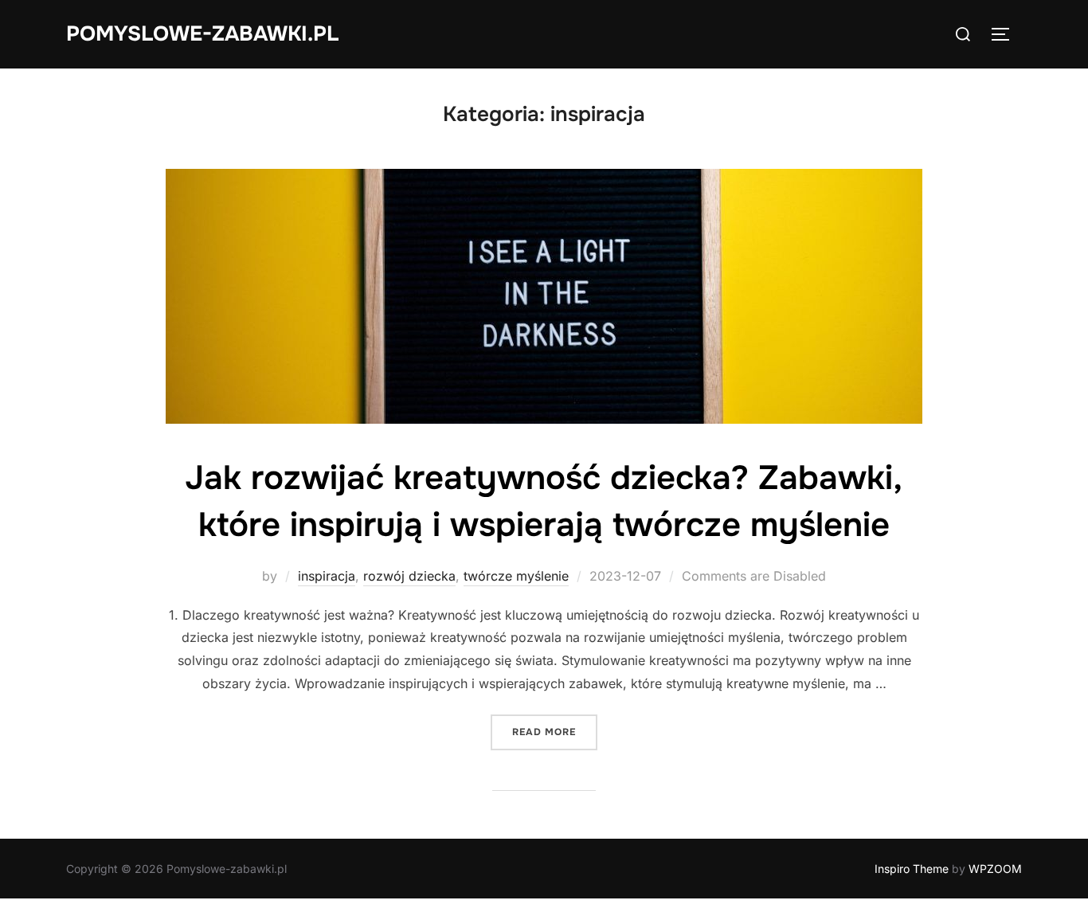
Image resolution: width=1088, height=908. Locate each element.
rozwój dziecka (409, 576)
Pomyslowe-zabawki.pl (202, 34)
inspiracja (326, 576)
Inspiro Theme (912, 868)
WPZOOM (995, 868)
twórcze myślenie (516, 576)
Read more (554, 731)
